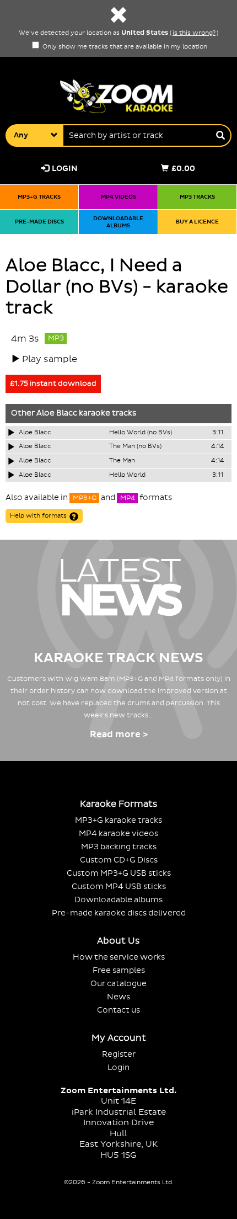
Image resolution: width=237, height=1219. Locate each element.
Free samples (119, 970)
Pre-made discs (39, 221)
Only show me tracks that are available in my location (124, 47)
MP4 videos (118, 196)
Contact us (118, 1010)
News (118, 997)
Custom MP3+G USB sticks (119, 873)
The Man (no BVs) (135, 446)
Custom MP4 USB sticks (119, 886)
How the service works (119, 957)
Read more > (119, 734)
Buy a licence (197, 221)
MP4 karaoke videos (118, 833)
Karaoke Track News (118, 658)
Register (119, 1054)
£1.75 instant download (53, 383)
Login (65, 168)
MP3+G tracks (39, 196)
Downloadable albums (118, 222)
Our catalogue (118, 983)
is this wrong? (194, 33)
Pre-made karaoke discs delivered (119, 913)
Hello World (127, 475)
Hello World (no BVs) (140, 433)
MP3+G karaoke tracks (118, 820)
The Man (122, 461)
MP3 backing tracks (119, 846)
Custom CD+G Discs (119, 860)
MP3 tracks (197, 196)
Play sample (49, 359)
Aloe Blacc (56, 413)
